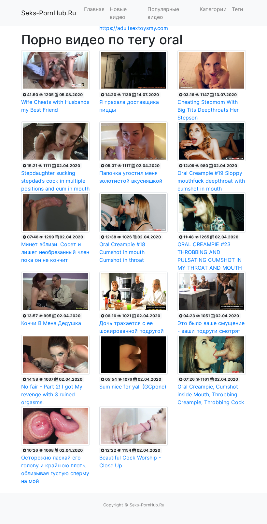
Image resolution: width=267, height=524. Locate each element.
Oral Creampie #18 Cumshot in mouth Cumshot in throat (130, 248)
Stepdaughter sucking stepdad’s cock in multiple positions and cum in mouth (55, 177)
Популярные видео (163, 13)
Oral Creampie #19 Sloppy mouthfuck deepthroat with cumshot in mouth (211, 177)
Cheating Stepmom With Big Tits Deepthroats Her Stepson (208, 106)
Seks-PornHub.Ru (48, 13)
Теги (237, 9)
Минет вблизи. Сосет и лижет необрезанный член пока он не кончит (55, 248)
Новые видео (118, 13)
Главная (94, 9)
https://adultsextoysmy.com (133, 28)
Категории (213, 9)
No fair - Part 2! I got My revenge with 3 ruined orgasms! (51, 391)
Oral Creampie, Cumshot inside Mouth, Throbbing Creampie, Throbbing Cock (210, 391)
